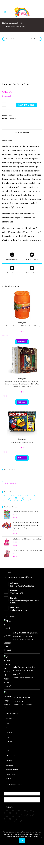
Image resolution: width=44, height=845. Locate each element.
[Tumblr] (23, 3)
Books (8, 746)
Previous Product (10, 39)
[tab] (22, 133)
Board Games (10, 732)
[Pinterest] (17, 3)
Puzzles (8, 728)
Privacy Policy (10, 774)
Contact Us (9, 765)
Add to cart (26, 105)
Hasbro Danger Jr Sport (18, 26)
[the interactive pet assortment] (8, 700)
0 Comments (29, 639)
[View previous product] (3, 39)
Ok (22, 840)
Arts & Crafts (10, 719)
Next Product (34, 39)
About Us (9, 760)
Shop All (8, 778)
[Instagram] (20, 3)
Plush (7, 750)
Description (22, 132)
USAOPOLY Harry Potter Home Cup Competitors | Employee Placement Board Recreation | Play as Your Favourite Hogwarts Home (22, 384)
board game (12, 118)
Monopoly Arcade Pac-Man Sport (22, 442)
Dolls (7, 723)
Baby (7, 737)
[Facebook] (15, 3)
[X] (13, 3)
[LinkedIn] (25, 813)
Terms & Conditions (12, 769)
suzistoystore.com (18, 610)
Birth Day (9, 741)
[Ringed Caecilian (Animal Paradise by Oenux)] (8, 635)
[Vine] (28, 3)
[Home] (2, 26)
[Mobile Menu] (41, 12)
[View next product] (40, 39)
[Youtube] (25, 3)
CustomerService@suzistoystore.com (24, 601)
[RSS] (31, 3)
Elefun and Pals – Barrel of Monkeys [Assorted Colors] (22, 326)
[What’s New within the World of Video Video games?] (8, 671)
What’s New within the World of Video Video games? (24, 670)
